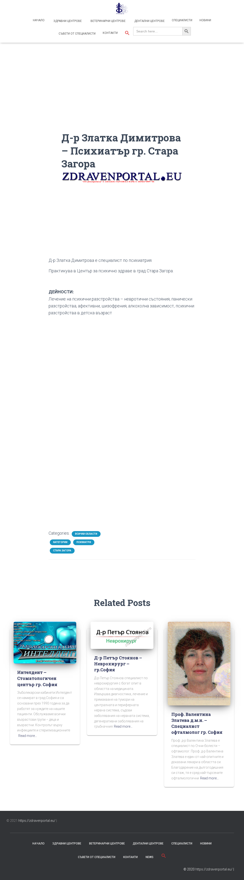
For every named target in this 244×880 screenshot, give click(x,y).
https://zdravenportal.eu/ (37, 821)
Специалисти (182, 20)
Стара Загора (62, 550)
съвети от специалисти (96, 857)
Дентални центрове (149, 21)
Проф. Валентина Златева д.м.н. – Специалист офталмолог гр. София (197, 723)
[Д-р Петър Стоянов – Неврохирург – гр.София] (122, 635)
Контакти (110, 33)
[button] (127, 33)
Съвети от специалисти (77, 33)
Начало (39, 20)
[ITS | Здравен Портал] (122, 8)
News (149, 857)
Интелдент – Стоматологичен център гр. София (37, 678)
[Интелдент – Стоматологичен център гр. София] (45, 642)
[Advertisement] (122, 97)
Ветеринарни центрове (108, 21)
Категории (60, 542)
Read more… (27, 736)
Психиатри (83, 542)
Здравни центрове (67, 21)
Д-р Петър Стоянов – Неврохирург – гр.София (118, 664)
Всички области (86, 534)
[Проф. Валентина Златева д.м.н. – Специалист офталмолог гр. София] (199, 663)
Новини (205, 20)
